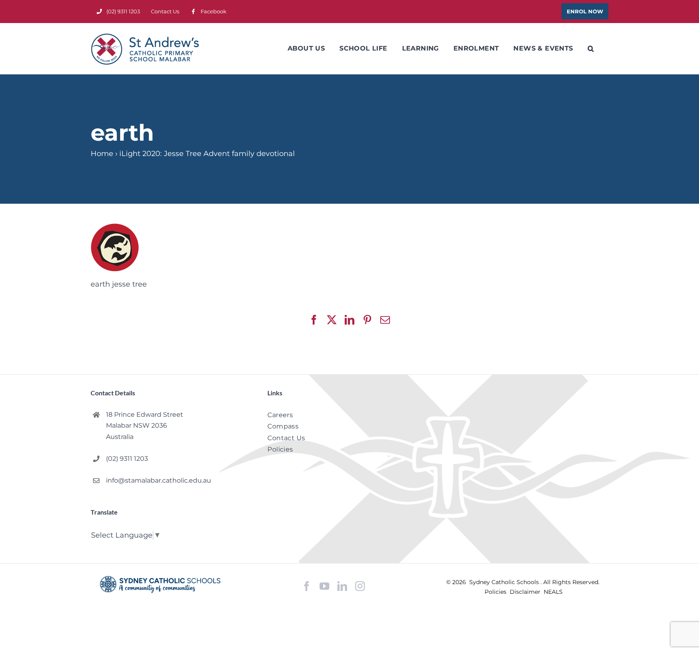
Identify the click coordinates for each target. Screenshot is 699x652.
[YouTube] (324, 586)
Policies (496, 591)
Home (102, 153)
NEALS (553, 591)
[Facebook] (306, 586)
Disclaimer (526, 591)
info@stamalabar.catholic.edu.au (158, 480)
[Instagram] (360, 586)
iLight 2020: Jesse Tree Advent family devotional (207, 153)
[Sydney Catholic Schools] (160, 584)
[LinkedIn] (342, 586)
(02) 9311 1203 (127, 458)
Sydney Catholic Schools (504, 582)
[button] (591, 48)
